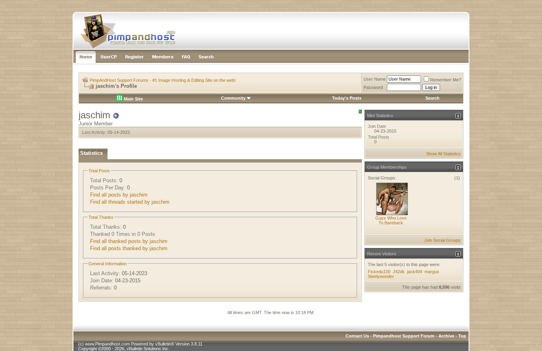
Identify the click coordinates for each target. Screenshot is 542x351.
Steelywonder (381, 276)
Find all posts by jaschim (119, 195)
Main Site (133, 98)
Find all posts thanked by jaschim (128, 248)
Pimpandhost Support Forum (403, 336)
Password (373, 87)
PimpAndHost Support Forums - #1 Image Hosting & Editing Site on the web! (163, 80)
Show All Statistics (443, 153)
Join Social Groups (442, 240)
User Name (374, 79)
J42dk (399, 271)
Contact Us (357, 336)
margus (432, 271)
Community (233, 98)
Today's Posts (346, 98)
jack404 (414, 271)
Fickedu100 (379, 271)
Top (462, 336)
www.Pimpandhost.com (107, 343)
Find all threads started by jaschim (129, 202)
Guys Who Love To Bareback (391, 220)
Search (432, 98)
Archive (446, 336)
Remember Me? (445, 79)
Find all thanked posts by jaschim (128, 241)
